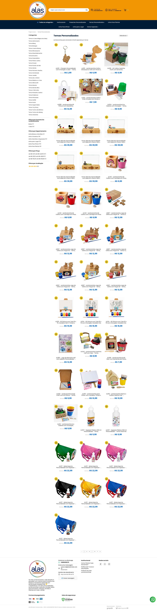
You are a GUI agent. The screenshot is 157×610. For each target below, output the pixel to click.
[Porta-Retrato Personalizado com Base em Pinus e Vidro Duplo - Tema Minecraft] (91, 132)
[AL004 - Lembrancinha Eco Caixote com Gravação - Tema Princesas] (116, 96)
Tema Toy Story (33, 107)
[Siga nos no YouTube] (105, 564)
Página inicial (32, 32)
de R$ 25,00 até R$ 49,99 (37, 156)
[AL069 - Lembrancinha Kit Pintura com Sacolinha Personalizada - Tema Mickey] (66, 96)
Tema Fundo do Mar (35, 65)
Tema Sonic (32, 102)
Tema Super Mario (34, 105)
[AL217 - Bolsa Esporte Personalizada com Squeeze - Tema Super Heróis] (116, 494)
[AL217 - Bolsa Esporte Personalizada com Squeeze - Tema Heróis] (66, 494)
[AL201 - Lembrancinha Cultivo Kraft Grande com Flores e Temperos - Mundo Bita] (91, 96)
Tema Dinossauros (34, 51)
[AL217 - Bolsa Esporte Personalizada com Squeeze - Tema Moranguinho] (91, 457)
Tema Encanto (33, 56)
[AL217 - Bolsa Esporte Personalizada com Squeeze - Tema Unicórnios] (116, 457)
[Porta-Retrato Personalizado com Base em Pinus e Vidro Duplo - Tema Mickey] (66, 132)
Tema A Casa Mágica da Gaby (38, 38)
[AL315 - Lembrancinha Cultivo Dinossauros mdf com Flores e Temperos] (91, 60)
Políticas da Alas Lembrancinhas (86, 571)
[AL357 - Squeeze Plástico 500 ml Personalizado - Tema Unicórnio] (116, 421)
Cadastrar (118, 10)
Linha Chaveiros (34, 136)
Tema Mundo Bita (34, 88)
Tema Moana (33, 85)
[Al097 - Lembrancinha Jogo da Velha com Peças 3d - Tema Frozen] (66, 240)
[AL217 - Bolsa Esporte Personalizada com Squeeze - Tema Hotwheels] (91, 494)
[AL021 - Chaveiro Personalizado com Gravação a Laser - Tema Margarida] (66, 60)
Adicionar (69, 65)
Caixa (31, 126)
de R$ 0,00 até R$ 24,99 (37, 154)
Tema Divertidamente (35, 53)
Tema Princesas (33, 97)
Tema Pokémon (33, 95)
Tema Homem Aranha (35, 70)
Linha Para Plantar (35, 146)
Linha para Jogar (35, 141)
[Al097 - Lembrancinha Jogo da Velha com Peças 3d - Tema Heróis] (116, 277)
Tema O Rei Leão (34, 90)
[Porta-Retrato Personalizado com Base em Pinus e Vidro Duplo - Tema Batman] (91, 168)
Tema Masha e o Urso (35, 80)
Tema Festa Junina (34, 60)
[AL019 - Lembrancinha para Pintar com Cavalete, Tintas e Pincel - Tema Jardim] (91, 385)
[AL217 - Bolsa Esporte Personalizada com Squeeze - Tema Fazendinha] (66, 457)
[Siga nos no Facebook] (100, 564)
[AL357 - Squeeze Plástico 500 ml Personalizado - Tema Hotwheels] (91, 421)
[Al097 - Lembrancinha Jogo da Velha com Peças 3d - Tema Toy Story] (116, 240)
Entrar (111, 10)
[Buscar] (86, 10)
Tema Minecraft (33, 83)
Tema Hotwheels (34, 73)
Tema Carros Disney (35, 48)
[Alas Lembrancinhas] (38, 10)
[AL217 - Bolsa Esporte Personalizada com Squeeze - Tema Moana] (66, 530)
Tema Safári (32, 100)
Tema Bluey (32, 43)
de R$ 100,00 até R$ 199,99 (37, 159)
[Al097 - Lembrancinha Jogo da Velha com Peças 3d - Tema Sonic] (66, 277)
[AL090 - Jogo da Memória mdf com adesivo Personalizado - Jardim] (66, 349)
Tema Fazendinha (34, 58)
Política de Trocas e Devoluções (87, 567)
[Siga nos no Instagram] (109, 564)
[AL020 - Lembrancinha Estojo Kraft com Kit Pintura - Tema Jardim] (66, 385)
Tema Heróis (32, 68)
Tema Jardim (33, 75)
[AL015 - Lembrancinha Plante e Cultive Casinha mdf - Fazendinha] (116, 385)
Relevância (123, 35)
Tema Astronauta (34, 41)
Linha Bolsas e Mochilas (36, 134)
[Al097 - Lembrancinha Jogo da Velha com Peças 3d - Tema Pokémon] (91, 240)
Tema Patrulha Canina (35, 92)
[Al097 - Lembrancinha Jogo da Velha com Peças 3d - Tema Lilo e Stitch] (116, 204)
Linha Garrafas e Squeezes (38, 139)
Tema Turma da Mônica (36, 110)
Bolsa (31, 124)
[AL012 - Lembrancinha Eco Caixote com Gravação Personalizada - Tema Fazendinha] (66, 421)
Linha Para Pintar (35, 144)
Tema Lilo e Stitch (34, 78)
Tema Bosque (33, 46)
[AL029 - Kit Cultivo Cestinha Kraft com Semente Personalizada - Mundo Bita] (116, 60)
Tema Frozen (33, 63)
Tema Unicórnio (33, 115)
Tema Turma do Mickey (36, 112)
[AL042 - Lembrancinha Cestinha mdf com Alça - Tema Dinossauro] (91, 349)
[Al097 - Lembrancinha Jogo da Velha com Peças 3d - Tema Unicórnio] (91, 277)
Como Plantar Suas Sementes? (87, 564)
